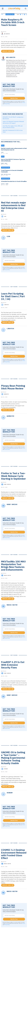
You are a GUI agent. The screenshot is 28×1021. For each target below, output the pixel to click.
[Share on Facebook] (20, 14)
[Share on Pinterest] (24, 14)
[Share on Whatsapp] (26, 14)
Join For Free (14, 98)
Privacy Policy (7, 103)
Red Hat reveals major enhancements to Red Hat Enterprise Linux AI (14, 149)
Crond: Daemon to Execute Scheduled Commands (12, 171)
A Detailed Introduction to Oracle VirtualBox (14, 181)
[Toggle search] (25, 8)
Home (2, 14)
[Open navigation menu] (3, 9)
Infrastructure (10, 14)
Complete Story (6, 51)
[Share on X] (22, 14)
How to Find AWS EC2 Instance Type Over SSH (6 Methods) (13, 160)
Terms (23, 102)
